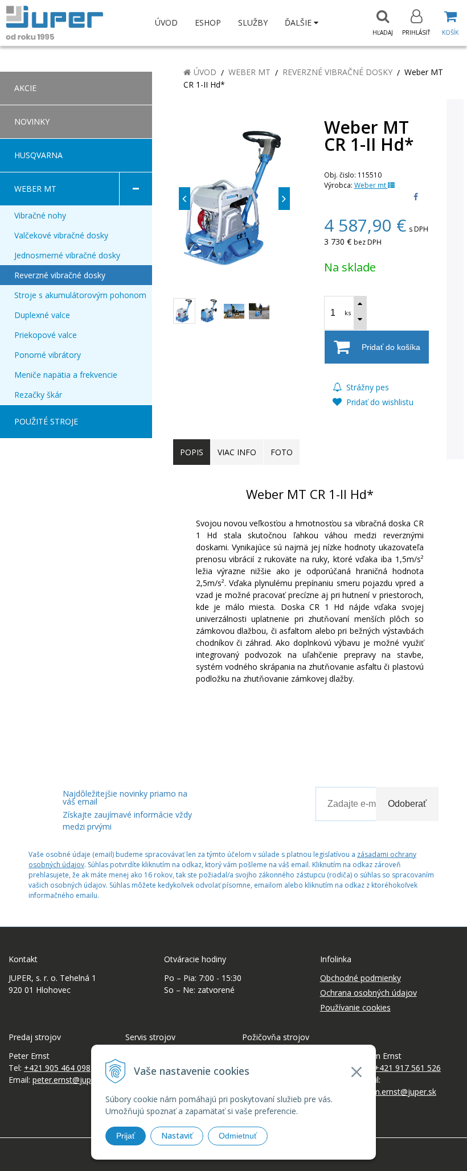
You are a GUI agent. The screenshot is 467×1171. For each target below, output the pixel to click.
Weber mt (371, 185)
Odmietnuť (238, 1135)
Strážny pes (366, 387)
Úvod (166, 22)
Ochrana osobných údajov (368, 992)
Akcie (25, 88)
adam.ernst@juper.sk (397, 1091)
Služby (253, 22)
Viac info (237, 452)
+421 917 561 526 (407, 1067)
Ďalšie (299, 22)
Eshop (208, 22)
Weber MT (249, 72)
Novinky (32, 121)
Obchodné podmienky (360, 977)
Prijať (125, 1135)
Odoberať (407, 804)
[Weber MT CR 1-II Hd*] (234, 198)
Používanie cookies (355, 1007)
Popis (191, 452)
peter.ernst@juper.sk (70, 1079)
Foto (282, 452)
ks (348, 312)
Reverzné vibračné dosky (337, 72)
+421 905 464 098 (57, 1067)
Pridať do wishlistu (378, 402)
